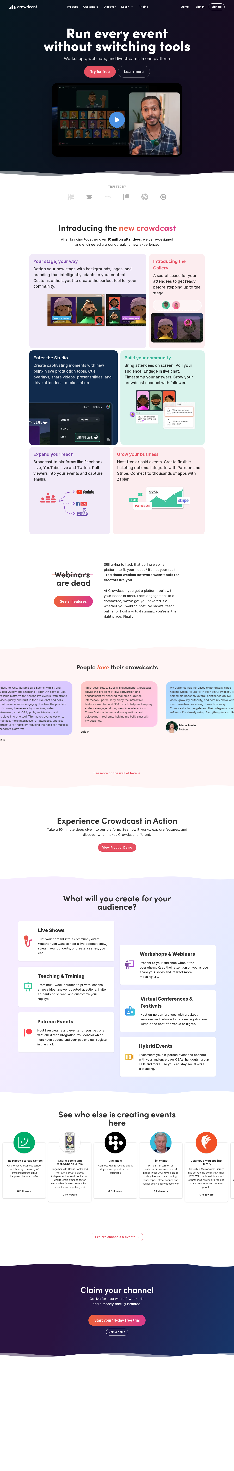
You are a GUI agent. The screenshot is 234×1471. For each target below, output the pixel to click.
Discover (110, 6)
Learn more (134, 72)
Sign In (200, 6)
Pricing (143, 6)
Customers (90, 6)
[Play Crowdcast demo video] (117, 120)
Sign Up (217, 6)
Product (72, 6)
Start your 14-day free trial (117, 1320)
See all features (73, 601)
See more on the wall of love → (117, 773)
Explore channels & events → (117, 1237)
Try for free (100, 72)
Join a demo (117, 1332)
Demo (185, 6)
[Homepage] (23, 7)
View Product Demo (117, 847)
